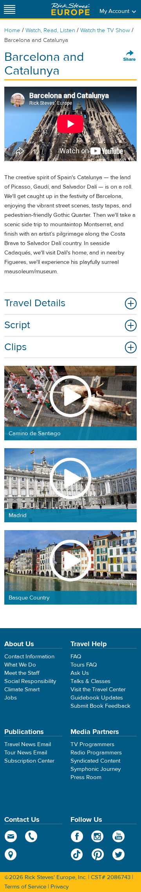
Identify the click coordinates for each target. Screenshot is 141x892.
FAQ (75, 656)
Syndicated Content (95, 761)
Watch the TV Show (105, 30)
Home (12, 30)
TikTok (76, 854)
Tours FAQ (83, 665)
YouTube (118, 836)
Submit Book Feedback (100, 706)
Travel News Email (27, 744)
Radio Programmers (96, 752)
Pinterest (97, 854)
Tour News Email (25, 752)
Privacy (60, 886)
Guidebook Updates (96, 697)
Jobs (10, 697)
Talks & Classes (90, 681)
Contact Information (29, 656)
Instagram (97, 836)
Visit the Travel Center (98, 689)
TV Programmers (92, 744)
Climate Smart (22, 689)
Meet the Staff (22, 673)
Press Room (85, 777)
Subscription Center (29, 761)
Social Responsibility (30, 681)
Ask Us (79, 673)
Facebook (76, 836)
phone (31, 836)
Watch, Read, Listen (50, 30)
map (10, 854)
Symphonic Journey (95, 769)
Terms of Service (25, 886)
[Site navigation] (10, 9)
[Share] (130, 56)
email (10, 836)
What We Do (20, 665)
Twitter (118, 854)
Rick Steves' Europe (70, 9)
